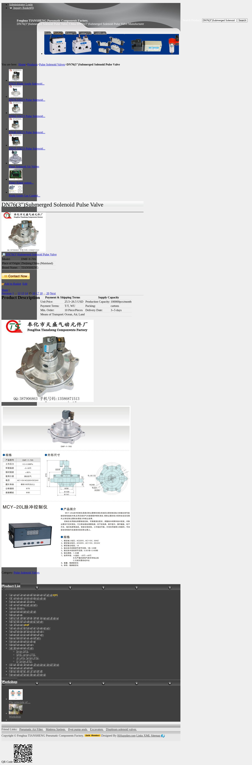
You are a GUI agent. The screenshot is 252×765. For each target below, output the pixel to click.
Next (53, 293)
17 (37, 293)
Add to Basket (12, 283)
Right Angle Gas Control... (24, 195)
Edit (25, 283)
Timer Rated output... (21, 182)
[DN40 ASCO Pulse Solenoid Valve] (16, 129)
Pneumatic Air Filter (31, 729)
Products (32, 64)
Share (4, 290)
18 (41, 293)
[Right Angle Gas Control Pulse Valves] (16, 192)
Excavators (97, 729)
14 (26, 293)
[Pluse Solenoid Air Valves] (15, 163)
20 (47, 293)
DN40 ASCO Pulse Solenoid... (27, 132)
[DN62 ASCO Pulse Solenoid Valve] (16, 112)
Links (140, 735)
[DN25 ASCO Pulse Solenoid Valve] (16, 145)
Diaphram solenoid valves (121, 729)
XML (147, 735)
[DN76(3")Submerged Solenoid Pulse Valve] (23, 250)
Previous (6, 293)
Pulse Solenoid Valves (52, 64)
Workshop (9, 682)
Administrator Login (21, 4)
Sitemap (156, 735)
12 (19, 293)
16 (33, 293)
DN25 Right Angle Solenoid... (26, 83)
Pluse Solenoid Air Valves (24, 166)
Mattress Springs (56, 729)
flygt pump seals (78, 729)
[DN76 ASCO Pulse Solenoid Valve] (16, 96)
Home (22, 64)
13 (22, 293)
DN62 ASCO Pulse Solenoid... (27, 116)
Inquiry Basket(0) (23, 7)
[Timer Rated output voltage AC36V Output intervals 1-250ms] (16, 179)
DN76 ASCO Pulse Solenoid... (27, 99)
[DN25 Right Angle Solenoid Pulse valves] (16, 80)
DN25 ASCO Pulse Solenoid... (27, 148)
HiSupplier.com (126, 735)
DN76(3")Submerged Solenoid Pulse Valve (31, 254)
